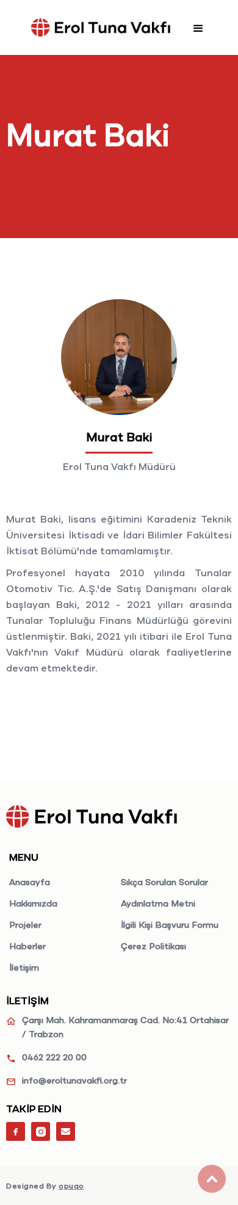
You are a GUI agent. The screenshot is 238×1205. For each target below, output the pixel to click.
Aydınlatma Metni (158, 904)
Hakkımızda (33, 904)
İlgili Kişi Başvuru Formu (169, 925)
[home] (100, 27)
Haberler (27, 947)
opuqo (71, 1186)
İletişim (24, 968)
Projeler (25, 925)
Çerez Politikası (153, 947)
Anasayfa (29, 883)
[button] (198, 27)
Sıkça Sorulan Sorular (164, 883)
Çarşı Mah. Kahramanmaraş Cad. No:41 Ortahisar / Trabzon (125, 1028)
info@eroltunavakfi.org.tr (74, 1081)
